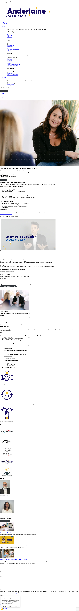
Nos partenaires (9, 37)
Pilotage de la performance (11, 59)
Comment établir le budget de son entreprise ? (8, 532)
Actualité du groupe (10, 73)
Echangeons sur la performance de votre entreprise (8, 286)
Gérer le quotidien (10, 47)
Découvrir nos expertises (11, 57)
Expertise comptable (10, 58)
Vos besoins (3, 38)
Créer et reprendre (10, 46)
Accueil (1, 98)
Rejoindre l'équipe (11, 82)
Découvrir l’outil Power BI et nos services (6, 214)
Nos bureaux (9, 34)
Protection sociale (9, 61)
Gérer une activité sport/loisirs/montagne (13, 49)
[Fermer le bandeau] (6, 2)
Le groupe (3, 26)
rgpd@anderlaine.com (23, 593)
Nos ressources (10, 72)
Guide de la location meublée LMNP (12, 75)
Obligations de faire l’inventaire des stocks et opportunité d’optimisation (13, 559)
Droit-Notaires (9, 63)
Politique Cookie (4, 608)
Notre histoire (9, 36)
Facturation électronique (10, 45)
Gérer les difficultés (10, 50)
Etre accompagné (2, 2)
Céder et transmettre (10, 48)
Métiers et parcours (10, 85)
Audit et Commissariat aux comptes (12, 65)
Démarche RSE (9, 35)
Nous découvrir (10, 31)
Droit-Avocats (9, 62)
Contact (3, 22)
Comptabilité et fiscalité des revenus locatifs (13, 64)
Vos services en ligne (4, 91)
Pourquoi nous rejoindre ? (11, 84)
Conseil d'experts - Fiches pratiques (12, 74)
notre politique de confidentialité (12, 593)
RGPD (3, 607)
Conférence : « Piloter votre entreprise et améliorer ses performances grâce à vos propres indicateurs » (19, 545)
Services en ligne (4, 23)
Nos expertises (4, 98)
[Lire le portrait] (5, 493)
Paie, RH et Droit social (10, 60)
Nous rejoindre (4, 77)
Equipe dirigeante (9, 33)
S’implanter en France (10, 51)
